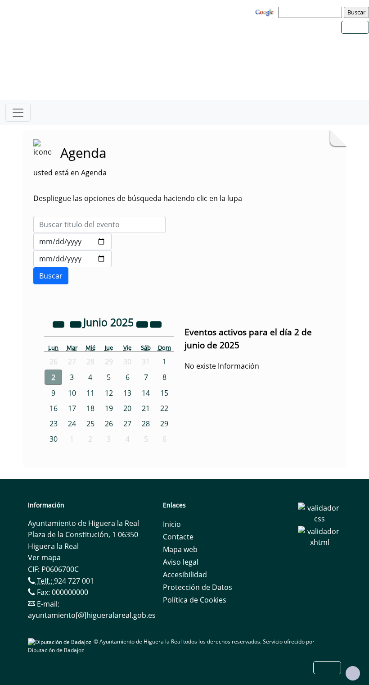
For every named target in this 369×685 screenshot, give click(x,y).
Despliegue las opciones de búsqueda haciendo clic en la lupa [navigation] (137, 198)
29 (164, 424)
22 (164, 408)
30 (54, 439)
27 (127, 424)
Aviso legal (180, 562)
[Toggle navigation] (18, 113)
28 (146, 424)
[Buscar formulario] (50, 275)
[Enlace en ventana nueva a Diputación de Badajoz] (61, 641)
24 (72, 424)
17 (72, 408)
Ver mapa (44, 557)
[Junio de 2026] (143, 324)
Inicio (172, 524)
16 (54, 408)
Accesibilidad (185, 575)
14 (146, 393)
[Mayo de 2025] (76, 324)
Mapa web (180, 549)
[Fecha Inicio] (72, 241)
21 (146, 408)
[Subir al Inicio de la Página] (353, 673)
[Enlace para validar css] (319, 513)
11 (90, 393)
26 (109, 424)
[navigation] (311, 12)
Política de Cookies (194, 600)
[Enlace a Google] (266, 12)
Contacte (178, 537)
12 (109, 393)
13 (127, 393)
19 (109, 408)
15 (164, 393)
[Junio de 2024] (59, 324)
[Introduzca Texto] (99, 224)
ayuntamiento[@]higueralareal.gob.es (92, 615)
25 (90, 424)
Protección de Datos (197, 587)
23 (54, 424)
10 (72, 393)
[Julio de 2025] (156, 324)
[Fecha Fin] (72, 258)
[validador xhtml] (319, 536)
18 (90, 408)
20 (127, 408)
